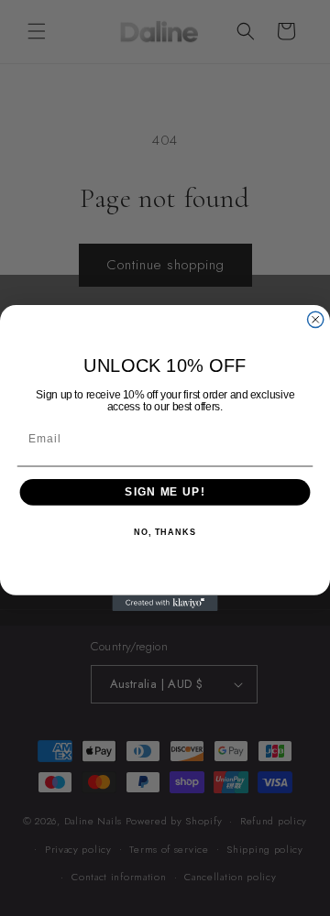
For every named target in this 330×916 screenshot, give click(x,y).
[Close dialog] (316, 319)
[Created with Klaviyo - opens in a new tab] (164, 603)
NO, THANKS (165, 532)
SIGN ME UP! (164, 491)
